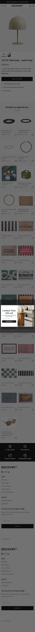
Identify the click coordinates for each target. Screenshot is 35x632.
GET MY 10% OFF (9, 321)
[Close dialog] (33, 306)
